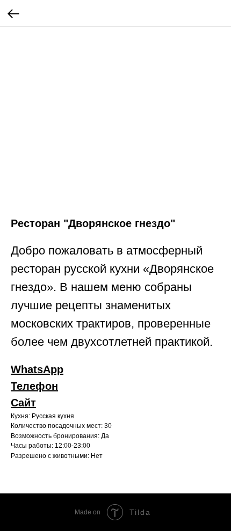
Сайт (23, 403)
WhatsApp (37, 369)
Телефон (34, 386)
